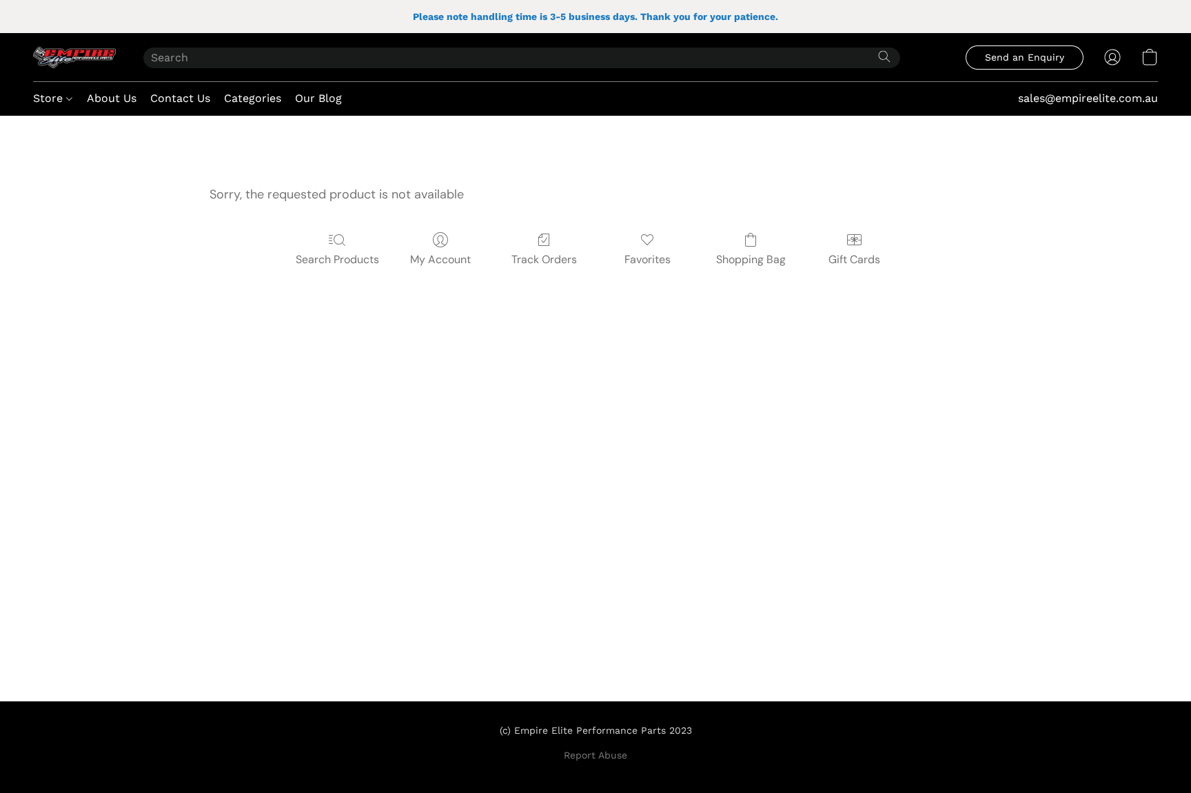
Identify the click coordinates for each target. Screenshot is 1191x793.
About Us (111, 98)
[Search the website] (884, 56)
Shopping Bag (751, 259)
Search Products (337, 259)
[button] (74, 57)
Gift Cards (854, 259)
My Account (440, 259)
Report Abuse (595, 755)
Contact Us (180, 98)
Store (49, 98)
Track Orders (544, 259)
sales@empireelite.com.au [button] (1088, 98)
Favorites (647, 259)
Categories (252, 98)
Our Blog (318, 98)
